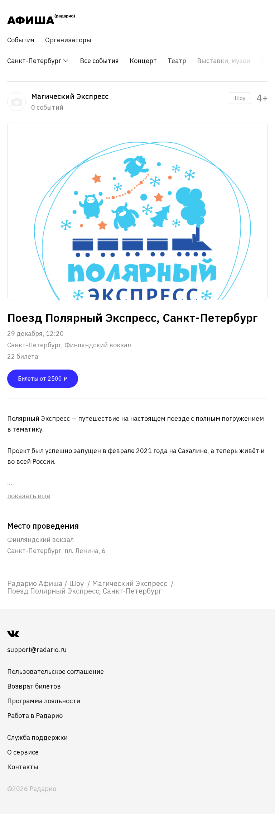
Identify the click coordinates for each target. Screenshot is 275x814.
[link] (35, 583)
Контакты (22, 767)
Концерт (143, 61)
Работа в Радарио (35, 715)
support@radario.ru (37, 649)
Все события (99, 61)
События (20, 40)
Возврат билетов (34, 686)
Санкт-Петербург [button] (35, 61)
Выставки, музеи (223, 61)
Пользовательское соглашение (55, 671)
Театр (177, 61)
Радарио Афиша (35, 583)
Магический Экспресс (130, 583)
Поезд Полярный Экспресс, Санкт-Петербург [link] (84, 591)
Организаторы (68, 40)
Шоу (240, 98)
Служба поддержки (37, 737)
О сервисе (23, 752)
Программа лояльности (43, 701)
